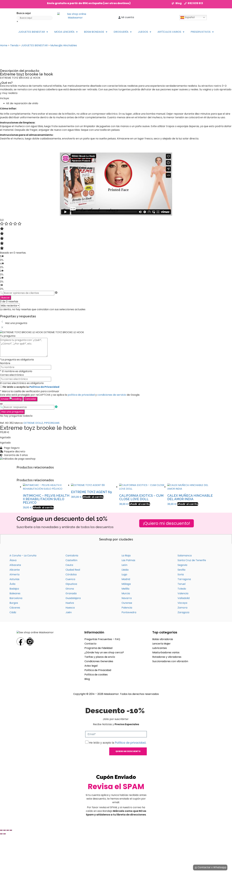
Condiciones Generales (98, 661)
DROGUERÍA (121, 32)
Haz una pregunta (12, 412)
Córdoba (71, 574)
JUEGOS (143, 32)
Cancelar (30, 399)
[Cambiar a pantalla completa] (4, 830)
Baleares (14, 593)
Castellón (71, 560)
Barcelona (15, 598)
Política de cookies (96, 674)
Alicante (14, 570)
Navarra (127, 598)
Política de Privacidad (44, 387)
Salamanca (185, 555)
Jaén (68, 612)
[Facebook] (20, 641)
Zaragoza (183, 612)
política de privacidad (81, 395)
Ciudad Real (72, 570)
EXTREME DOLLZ (33, 423)
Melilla (125, 588)
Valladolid (184, 598)
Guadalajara (73, 598)
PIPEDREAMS (51, 423)
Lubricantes (159, 648)
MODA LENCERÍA (64, 32)
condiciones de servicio (111, 395)
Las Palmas (128, 560)
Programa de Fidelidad (98, 648)
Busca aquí (24, 13)
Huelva (69, 603)
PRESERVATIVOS (201, 32)
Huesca (70, 607)
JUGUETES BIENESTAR (31, 32)
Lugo (124, 574)
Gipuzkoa (71, 584)
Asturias (14, 579)
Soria (181, 574)
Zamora (182, 607)
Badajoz (14, 588)
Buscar (5, 297)
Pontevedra (129, 612)
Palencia (127, 607)
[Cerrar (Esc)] (10, 830)
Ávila (12, 584)
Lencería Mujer (161, 643)
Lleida (125, 570)
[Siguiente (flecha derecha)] (4, 833)
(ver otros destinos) (117, 3)
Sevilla (181, 570)
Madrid (126, 579)
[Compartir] (7, 830)
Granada (71, 593)
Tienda (14, 45)
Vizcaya (182, 603)
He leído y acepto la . (117, 742)
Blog (87, 679)
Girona (69, 588)
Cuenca (70, 579)
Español (189, 17)
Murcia (126, 593)
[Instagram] (30, 641)
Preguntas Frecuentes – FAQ (102, 639)
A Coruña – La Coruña (22, 555)
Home (3, 45)
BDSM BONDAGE (94, 32)
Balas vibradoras (162, 639)
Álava (12, 560)
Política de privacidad (130, 743)
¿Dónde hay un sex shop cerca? (104, 652)
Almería (14, 574)
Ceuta (69, 565)
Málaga (126, 584)
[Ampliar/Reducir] (1, 830)
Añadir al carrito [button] (43, 507)
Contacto (90, 643)
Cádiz (12, 612)
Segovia (182, 565)
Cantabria (71, 555)
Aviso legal (91, 666)
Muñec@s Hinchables (63, 45)
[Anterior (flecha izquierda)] (1, 833)
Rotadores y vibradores (166, 657)
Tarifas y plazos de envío (99, 657)
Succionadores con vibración (170, 661)
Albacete (15, 565)
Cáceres (14, 607)
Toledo (182, 588)
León (124, 565)
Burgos (13, 603)
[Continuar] (1, 403)
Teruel (181, 584)
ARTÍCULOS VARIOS (169, 32)
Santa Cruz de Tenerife (192, 560)
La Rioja (126, 555)
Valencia (183, 593)
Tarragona (184, 579)
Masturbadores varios (165, 652)
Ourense (127, 603)
